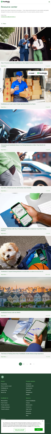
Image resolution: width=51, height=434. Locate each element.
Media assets (29, 405)
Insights (28, 394)
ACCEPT (38, 429)
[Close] (42, 421)
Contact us (28, 407)
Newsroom (28, 413)
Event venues (4, 402)
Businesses (28, 384)
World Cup (3, 392)
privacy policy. (37, 426)
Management (29, 392)
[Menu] (49, 2)
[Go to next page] (33, 364)
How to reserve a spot (6, 386)
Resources (28, 411)
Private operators (5, 405)
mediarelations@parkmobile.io (8, 16)
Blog (27, 415)
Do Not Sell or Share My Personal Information (19, 430)
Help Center (29, 409)
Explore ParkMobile (30, 400)
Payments (28, 390)
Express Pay (4, 390)
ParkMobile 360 (30, 386)
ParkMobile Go (4, 388)
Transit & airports (5, 409)
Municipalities (4, 400)
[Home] (5, 2)
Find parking (4, 384)
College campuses (5, 407)
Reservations (29, 388)
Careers (28, 402)
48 (30, 364)
